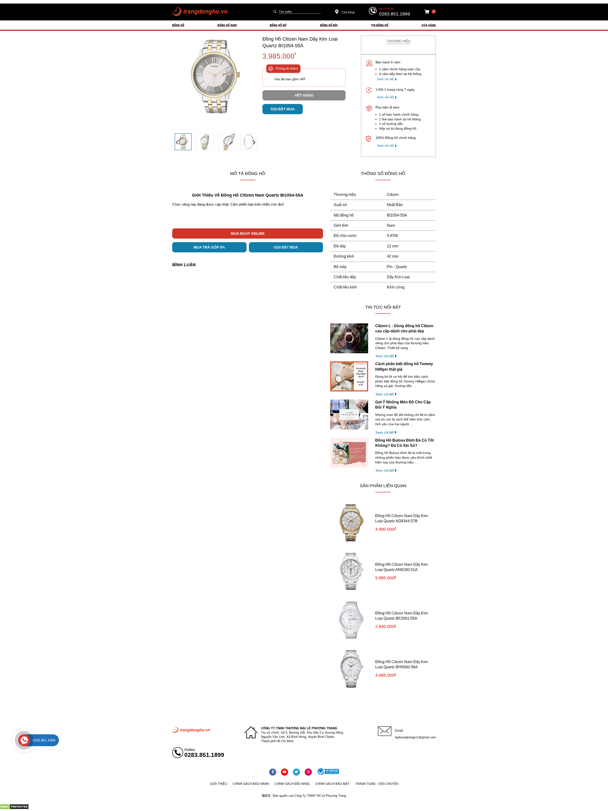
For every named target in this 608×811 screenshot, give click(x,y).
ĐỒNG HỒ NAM (227, 25)
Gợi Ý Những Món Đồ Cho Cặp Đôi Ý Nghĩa (403, 404)
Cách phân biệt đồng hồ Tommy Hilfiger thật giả (404, 366)
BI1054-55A (397, 215)
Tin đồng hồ (379, 25)
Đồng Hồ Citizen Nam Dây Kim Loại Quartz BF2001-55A (401, 615)
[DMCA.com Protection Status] (14, 808)
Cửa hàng (348, 12)
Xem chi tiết (385, 79)
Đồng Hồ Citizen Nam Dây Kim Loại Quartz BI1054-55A (299, 42)
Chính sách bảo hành (251, 784)
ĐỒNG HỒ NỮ (278, 25)
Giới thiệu (218, 784)
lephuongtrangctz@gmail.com (415, 737)
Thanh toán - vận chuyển (376, 784)
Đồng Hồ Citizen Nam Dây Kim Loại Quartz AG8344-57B (401, 518)
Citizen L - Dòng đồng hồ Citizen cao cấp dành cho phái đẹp (404, 328)
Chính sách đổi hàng (292, 784)
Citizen (393, 195)
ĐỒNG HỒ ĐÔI (329, 25)
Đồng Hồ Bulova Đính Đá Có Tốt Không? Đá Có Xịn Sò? (404, 443)
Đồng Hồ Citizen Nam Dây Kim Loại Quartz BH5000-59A (401, 664)
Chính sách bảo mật (332, 784)
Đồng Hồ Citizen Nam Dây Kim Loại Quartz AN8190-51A (401, 567)
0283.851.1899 (394, 13)
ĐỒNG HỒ (178, 25)
